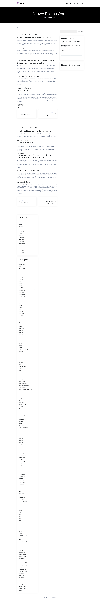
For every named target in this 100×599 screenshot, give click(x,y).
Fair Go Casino (21, 402)
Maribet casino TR (22, 419)
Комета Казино (22, 577)
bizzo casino (21, 358)
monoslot (21, 448)
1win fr (20, 270)
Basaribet (21, 345)
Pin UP (20, 495)
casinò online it (22, 381)
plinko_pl (20, 518)
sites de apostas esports (23, 541)
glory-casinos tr (22, 410)
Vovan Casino (21, 567)
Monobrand (21, 442)
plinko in (20, 514)
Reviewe (20, 531)
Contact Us (80, 3)
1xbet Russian (21, 313)
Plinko (20, 512)
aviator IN (21, 334)
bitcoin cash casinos (23, 353)
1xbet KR (20, 301)
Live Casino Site (20, 105)
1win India (20, 272)
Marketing (21, 421)
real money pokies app (23, 525)
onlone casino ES (22, 486)
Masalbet (20, 423)
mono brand (21, 436)
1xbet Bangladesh (22, 292)
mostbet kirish (21, 465)
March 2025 (21, 228)
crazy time (21, 394)
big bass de (21, 351)
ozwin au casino (22, 487)
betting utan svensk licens (24, 349)
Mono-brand (21, 440)
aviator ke (21, 336)
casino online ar (22, 379)
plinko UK (20, 516)
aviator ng (21, 339)
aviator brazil (21, 328)
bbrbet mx (21, 347)
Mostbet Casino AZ (22, 457)
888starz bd (21, 322)
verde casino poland (22, 563)
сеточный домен (22, 586)
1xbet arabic (21, 287)
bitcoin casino (21, 355)
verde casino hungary (23, 562)
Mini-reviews (21, 432)
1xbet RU (20, 309)
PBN (20, 491)
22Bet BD (20, 319)
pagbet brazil (21, 489)
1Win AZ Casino (22, 264)
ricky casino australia (23, 535)
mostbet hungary (22, 461)
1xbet (20, 281)
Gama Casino (21, 406)
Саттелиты (21, 582)
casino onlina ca (22, 377)
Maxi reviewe (21, 425)
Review (20, 529)
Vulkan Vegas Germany (23, 571)
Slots (20, 544)
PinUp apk (21, 506)
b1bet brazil (21, 341)
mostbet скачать (22, 472)
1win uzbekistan (22, 277)
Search (61, 27)
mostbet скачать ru (22, 474)
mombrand (21, 434)
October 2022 (21, 247)
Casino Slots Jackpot (21, 104)
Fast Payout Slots (20, 153)
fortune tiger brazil (22, 404)
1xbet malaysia (21, 303)
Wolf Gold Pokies (26, 113)
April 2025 (21, 226)
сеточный (21, 584)
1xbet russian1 (21, 315)
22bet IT (20, 320)
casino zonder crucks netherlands (25, 389)
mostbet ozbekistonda (23, 468)
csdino (20, 396)
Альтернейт (21, 575)
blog (19, 360)
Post (20, 520)
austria (20, 324)
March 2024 (21, 235)
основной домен (22, 580)
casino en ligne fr (22, 375)
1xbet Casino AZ (22, 294)
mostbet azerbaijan (22, 455)
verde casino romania (23, 565)
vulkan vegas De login (23, 569)
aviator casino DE (22, 330)
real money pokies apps (23, 527)
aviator (20, 326)
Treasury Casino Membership (48, 113)
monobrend (21, 444)
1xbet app (20, 285)
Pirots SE (20, 510)
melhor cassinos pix (23, 429)
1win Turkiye (21, 275)
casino (20, 372)
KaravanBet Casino (22, 413)
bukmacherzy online (22, 366)
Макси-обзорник (22, 579)
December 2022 (22, 243)
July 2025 (20, 220)
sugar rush (21, 550)
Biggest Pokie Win (20, 107)
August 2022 (21, 250)
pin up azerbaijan (22, 497)
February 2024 (21, 237)
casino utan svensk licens (24, 385)
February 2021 (21, 252)
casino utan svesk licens (23, 387)
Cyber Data (21, 398)
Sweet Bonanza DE (22, 554)
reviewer (20, 533)
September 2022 (22, 248)
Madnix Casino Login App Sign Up (23, 140)
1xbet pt (20, 307)
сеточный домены (22, 588)
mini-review (21, 431)
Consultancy (21, 393)
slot (19, 543)
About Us (72, 3)
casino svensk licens (23, 383)
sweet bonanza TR (22, 556)
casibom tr (21, 368)
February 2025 (21, 229)
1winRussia (21, 279)
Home (45, 17)
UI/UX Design (21, 558)
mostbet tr (21, 470)
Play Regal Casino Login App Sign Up (24, 88)
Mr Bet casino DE (22, 478)
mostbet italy (21, 463)
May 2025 (20, 224)
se (19, 537)
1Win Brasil (21, 266)
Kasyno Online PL (22, 415)
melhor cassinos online (23, 427)
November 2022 (22, 245)
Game (20, 408)
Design (20, 400)
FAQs (67, 3)
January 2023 (21, 241)
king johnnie (21, 417)
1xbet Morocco (21, 305)
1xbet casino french (22, 298)
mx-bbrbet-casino (22, 482)
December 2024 (22, 231)
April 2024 (21, 233)
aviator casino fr (22, 332)
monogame (21, 446)
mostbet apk (21, 451)
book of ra (21, 362)
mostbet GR (21, 459)
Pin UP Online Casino (23, 501)
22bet (20, 317)
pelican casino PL (22, 493)
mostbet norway (22, 467)
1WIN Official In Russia (23, 273)
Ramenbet (21, 524)
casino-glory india (22, 391)
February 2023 (21, 239)
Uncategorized (21, 560)
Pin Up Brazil (21, 499)
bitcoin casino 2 (22, 356)
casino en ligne (21, 374)
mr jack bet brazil (22, 480)
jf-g (19, 412)
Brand (20, 364)
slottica (20, 548)
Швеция (20, 590)
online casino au (22, 484)
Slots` (20, 546)
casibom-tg (21, 370)
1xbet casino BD (22, 296)
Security (20, 539)
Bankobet (21, 343)
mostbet (20, 450)
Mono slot (21, 438)
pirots (20, 508)
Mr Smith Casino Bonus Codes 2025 (24, 58)
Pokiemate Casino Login (22, 87)
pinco (20, 505)
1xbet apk (20, 283)
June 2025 (21, 222)
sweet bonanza (22, 552)
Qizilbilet (20, 522)
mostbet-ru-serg (22, 476)
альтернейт (21, 573)
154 (19, 262)
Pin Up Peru (21, 503)
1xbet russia (21, 311)
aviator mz (21, 337)
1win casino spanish (22, 268)
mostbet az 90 (21, 453)
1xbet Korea (21, 300)
